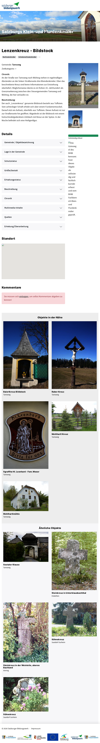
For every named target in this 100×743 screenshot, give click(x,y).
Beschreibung (10, 189)
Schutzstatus (10, 161)
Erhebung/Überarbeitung (16, 226)
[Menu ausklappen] (96, 5)
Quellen (8, 217)
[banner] (11, 5)
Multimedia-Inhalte (13, 207)
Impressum (35, 728)
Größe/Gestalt (11, 170)
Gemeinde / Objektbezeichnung (19, 142)
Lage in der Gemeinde (14, 151)
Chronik (8, 198)
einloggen (23, 296)
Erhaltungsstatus (12, 179)
